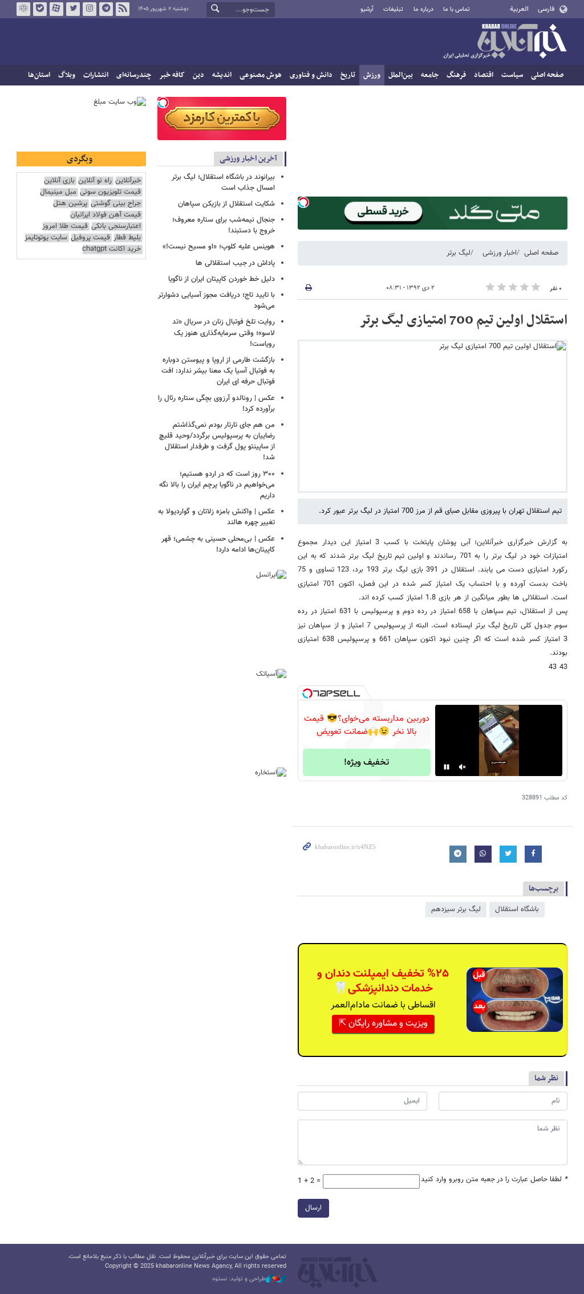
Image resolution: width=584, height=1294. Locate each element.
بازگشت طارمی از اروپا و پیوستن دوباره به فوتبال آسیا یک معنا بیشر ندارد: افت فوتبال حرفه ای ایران (218, 370)
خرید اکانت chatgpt (111, 249)
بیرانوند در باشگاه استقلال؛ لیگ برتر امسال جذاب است (223, 183)
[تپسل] (303, 202)
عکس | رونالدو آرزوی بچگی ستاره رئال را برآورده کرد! (216, 404)
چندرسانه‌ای (133, 75)
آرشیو (367, 9)
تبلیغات (393, 9)
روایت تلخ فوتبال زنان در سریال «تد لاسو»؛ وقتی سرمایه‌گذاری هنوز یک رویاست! (223, 332)
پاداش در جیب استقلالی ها (235, 263)
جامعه (430, 75)
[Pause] (446, 767)
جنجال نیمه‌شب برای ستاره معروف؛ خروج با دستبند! (223, 225)
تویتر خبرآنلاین (73, 9)
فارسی (546, 9)
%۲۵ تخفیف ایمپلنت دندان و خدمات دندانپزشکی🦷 (383, 981)
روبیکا (23, 9)
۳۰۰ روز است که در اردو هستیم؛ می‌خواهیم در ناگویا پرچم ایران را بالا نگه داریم (217, 484)
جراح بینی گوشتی (116, 203)
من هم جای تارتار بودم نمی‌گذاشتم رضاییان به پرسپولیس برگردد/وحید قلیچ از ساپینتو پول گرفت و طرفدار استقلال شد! (217, 441)
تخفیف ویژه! (366, 763)
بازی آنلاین (59, 180)
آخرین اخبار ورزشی (248, 158)
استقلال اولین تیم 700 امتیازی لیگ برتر (463, 320)
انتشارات (95, 75)
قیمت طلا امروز (65, 226)
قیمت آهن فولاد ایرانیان (105, 215)
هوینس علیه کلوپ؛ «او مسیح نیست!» (219, 246)
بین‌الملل (400, 75)
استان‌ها (39, 75)
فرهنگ (456, 75)
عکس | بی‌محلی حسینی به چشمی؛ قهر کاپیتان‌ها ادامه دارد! (218, 544)
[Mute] (462, 767)
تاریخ (347, 75)
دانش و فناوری (311, 75)
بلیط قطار (127, 237)
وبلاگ (66, 75)
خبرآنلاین (504, 42)
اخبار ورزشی (499, 253)
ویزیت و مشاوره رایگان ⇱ (383, 1024)
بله (40, 9)
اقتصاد (483, 75)
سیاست (512, 75)
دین (198, 75)
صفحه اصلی (547, 75)
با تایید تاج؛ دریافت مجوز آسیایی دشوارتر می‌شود (216, 300)
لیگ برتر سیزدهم (456, 909)
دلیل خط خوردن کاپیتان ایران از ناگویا (221, 279)
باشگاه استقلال (517, 909)
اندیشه (222, 75)
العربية (519, 9)
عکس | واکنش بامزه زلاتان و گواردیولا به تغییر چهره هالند (216, 517)
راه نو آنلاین (95, 180)
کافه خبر (172, 75)
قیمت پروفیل (90, 237)
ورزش (371, 75)
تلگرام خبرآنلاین (106, 9)
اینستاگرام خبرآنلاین (89, 9)
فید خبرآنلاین (122, 9)
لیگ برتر (459, 253)
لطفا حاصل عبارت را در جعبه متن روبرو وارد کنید (494, 1179)
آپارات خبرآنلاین (56, 9)
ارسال (313, 1208)
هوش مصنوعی (261, 75)
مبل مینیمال (58, 192)
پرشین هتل (70, 203)
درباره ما (423, 9)
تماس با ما (456, 9)
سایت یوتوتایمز (46, 237)
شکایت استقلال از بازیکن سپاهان (226, 204)
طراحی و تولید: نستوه (239, 1279)
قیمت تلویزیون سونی (110, 192)
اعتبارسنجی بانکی (116, 226)
